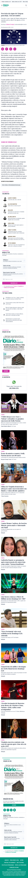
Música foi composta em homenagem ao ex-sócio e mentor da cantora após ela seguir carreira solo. (13, 423)
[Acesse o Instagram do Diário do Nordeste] (4, 810)
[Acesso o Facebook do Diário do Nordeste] (8, 810)
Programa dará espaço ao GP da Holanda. (10, 637)
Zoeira (2, 414)
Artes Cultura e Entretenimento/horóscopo (11, 185)
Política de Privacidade (9, 287)
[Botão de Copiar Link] (14, 49)
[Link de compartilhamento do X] (10, 49)
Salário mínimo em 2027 (17, 1)
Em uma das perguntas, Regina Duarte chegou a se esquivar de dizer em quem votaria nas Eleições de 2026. (13, 566)
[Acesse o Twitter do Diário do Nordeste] (11, 810)
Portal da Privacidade (20, 865)
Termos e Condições (18, 286)
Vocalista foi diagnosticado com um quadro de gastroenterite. (11, 530)
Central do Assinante (10, 862)
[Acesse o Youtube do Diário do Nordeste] (14, 810)
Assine (21, 860)
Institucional (20, 862)
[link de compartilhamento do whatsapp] (2, 49)
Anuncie (7, 860)
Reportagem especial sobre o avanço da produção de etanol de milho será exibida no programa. (14, 673)
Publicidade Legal (14, 860)
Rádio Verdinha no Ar (6, 1)
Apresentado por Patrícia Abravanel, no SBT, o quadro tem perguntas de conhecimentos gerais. (13, 601)
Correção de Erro (14, 867)
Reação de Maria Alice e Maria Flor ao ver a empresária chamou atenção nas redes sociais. (12, 493)
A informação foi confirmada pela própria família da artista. (13, 457)
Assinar (6, 371)
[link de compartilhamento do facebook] (6, 49)
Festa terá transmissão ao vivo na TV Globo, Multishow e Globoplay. (13, 712)
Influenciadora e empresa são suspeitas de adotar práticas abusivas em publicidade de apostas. (13, 748)
